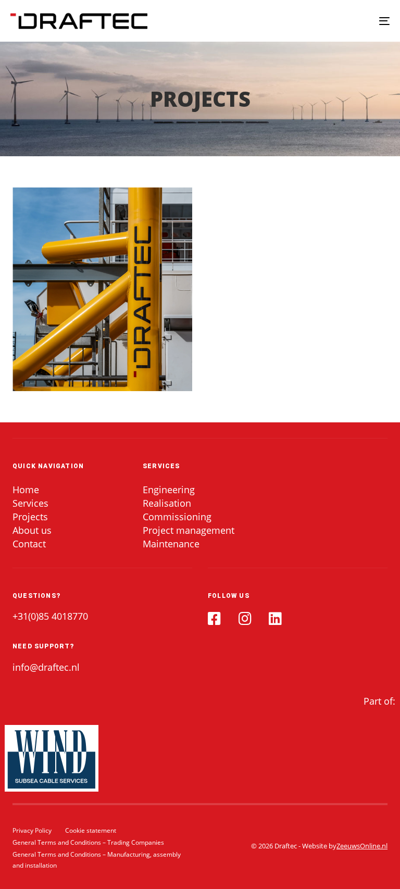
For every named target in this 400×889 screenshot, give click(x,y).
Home (25, 489)
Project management (188, 530)
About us (32, 530)
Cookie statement (90, 830)
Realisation (167, 503)
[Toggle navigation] (326, 21)
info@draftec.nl (46, 667)
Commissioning (177, 516)
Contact (29, 544)
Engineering (169, 489)
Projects (30, 516)
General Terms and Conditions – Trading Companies (88, 842)
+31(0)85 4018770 (50, 616)
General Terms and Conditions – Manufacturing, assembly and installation (96, 860)
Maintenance (171, 544)
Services (30, 503)
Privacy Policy (32, 830)
